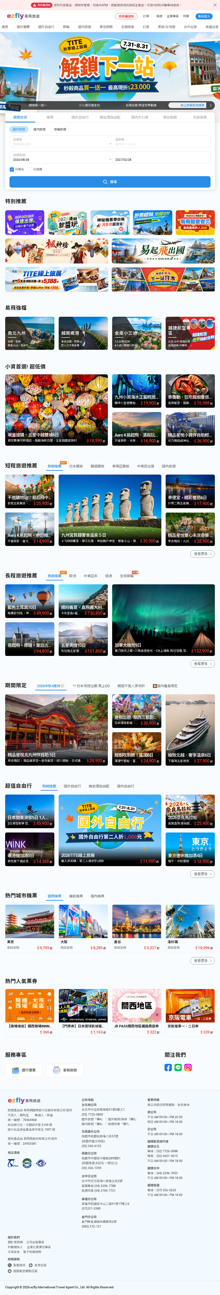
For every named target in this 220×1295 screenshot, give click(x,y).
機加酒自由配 (110, 117)
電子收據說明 (32, 1252)
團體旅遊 (20, 117)
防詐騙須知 (126, 16)
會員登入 (204, 16)
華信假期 (106, 27)
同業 (186, 16)
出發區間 (19, 155)
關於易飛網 (15, 1242)
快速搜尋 (200, 117)
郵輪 (66, 27)
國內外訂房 (139, 117)
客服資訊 (19, 1265)
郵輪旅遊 (60, 129)
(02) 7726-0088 (167, 1151)
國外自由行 (46, 27)
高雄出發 (212, 27)
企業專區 (173, 16)
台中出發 (190, 27)
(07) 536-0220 (166, 1190)
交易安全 (14, 1252)
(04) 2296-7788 (105, 1186)
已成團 (37, 169)
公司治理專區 (35, 1242)
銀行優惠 (29, 1070)
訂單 (146, 16)
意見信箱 (40, 1265)
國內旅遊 (40, 129)
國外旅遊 (19, 129)
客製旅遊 (70, 1070)
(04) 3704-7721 (105, 1190)
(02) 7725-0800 (92, 1114)
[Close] (215, 5)
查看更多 (201, 554)
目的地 (119, 139)
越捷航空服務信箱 (25, 1271)
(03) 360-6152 (91, 1146)
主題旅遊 (127, 27)
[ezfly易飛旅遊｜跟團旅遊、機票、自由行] (23, 16)
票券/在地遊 (166, 27)
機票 (50, 117)
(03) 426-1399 (91, 1168)
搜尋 (113, 182)
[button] (210, 105)
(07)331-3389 (91, 1208)
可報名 (19, 169)
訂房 (146, 27)
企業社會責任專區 (39, 1247)
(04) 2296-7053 (167, 1173)
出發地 (17, 139)
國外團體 (23, 27)
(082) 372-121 (91, 1226)
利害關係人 (15, 1247)
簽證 (159, 16)
